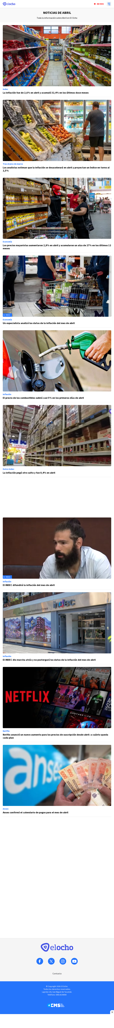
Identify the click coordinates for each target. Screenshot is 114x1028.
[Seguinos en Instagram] (63, 961)
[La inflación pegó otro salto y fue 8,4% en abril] (57, 441)
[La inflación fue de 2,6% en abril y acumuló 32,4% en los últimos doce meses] (57, 61)
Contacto (57, 973)
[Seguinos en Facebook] (39, 961)
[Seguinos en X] (51, 961)
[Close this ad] (112, 1012)
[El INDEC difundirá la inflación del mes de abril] (57, 553)
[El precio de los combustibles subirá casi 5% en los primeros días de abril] (57, 366)
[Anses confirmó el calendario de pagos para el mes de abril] (57, 781)
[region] (57, 497)
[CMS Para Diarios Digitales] (55, 1005)
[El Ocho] (9, 4)
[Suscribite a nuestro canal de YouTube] (74, 961)
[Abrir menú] (109, 4)
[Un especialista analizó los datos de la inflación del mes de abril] (57, 291)
